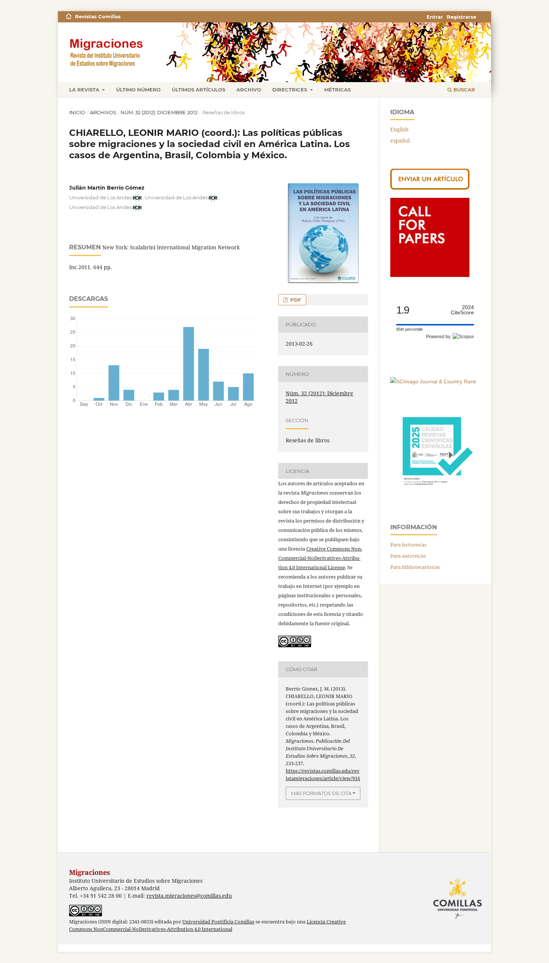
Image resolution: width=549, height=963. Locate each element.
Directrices (290, 90)
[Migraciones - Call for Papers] (429, 274)
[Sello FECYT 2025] (435, 496)
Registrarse (461, 17)
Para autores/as (408, 555)
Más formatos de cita (321, 793)
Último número (138, 90)
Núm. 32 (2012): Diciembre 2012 (159, 112)
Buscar (463, 90)
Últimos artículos (198, 90)
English (399, 129)
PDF (295, 300)
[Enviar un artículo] (429, 187)
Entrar (435, 17)
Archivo (248, 90)
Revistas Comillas (98, 16)
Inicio (77, 112)
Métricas (337, 90)
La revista (85, 90)
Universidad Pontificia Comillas (218, 922)
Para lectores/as (408, 544)
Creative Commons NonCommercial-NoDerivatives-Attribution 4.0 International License (320, 558)
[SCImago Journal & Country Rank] (433, 381)
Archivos (103, 112)
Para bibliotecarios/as (415, 567)
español (400, 140)
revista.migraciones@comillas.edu (189, 895)
